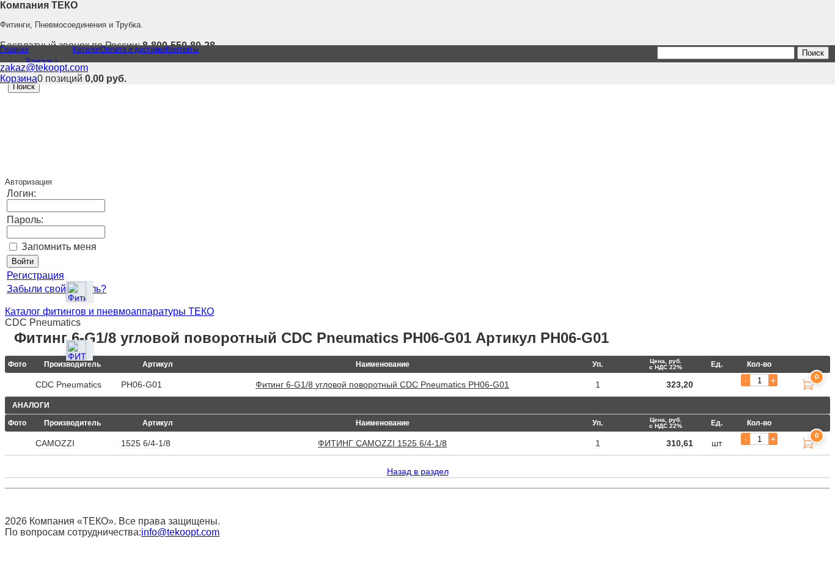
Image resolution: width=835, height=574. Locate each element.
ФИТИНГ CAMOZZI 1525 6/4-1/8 (382, 443)
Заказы (40, 62)
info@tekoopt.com (180, 532)
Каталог (86, 49)
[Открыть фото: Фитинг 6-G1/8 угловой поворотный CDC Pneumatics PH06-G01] (76, 291)
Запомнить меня (59, 246)
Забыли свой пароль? (56, 289)
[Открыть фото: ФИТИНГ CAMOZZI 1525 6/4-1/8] (76, 350)
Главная (14, 49)
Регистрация (35, 275)
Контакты (182, 49)
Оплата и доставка (133, 49)
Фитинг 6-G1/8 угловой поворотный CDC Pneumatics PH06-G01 (382, 384)
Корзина (18, 78)
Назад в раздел (418, 471)
